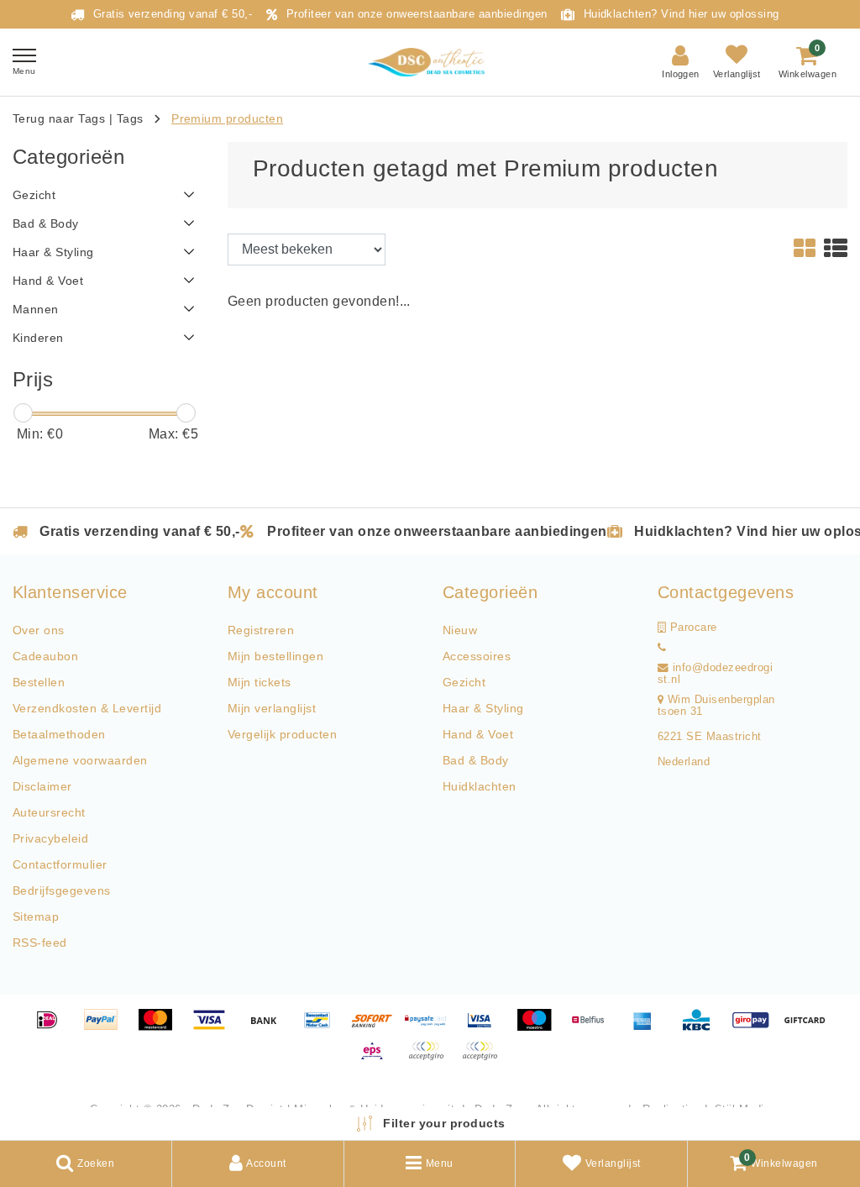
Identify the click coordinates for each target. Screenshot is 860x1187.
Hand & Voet (478, 734)
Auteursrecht (49, 812)
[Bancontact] (323, 1028)
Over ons (39, 630)
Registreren (261, 630)
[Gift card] (809, 1028)
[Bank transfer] (269, 1028)
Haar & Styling (483, 708)
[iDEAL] (53, 1028)
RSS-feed (40, 942)
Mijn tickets (259, 682)
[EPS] (378, 1059)
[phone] (662, 648)
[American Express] (648, 1028)
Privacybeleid (50, 838)
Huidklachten (480, 786)
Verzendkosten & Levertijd (87, 708)
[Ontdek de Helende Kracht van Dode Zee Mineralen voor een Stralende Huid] (430, 62)
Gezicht (464, 682)
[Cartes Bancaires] (432, 1059)
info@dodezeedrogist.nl (715, 673)
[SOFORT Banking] (378, 1028)
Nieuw (460, 630)
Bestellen (39, 682)
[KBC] (702, 1028)
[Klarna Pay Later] (484, 1059)
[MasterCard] (161, 1028)
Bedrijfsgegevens (62, 890)
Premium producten (227, 118)
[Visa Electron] (485, 1028)
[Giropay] (757, 1028)
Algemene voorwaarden (80, 760)
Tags (130, 118)
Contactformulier (60, 864)
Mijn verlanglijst (272, 708)
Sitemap (36, 916)
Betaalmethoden (59, 734)
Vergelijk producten (282, 734)
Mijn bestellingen (275, 656)
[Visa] (215, 1028)
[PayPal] (107, 1028)
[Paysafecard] (432, 1028)
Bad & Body (476, 760)
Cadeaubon (45, 656)
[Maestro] (540, 1028)
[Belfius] (594, 1028)
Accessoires (477, 656)
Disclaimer (42, 786)
